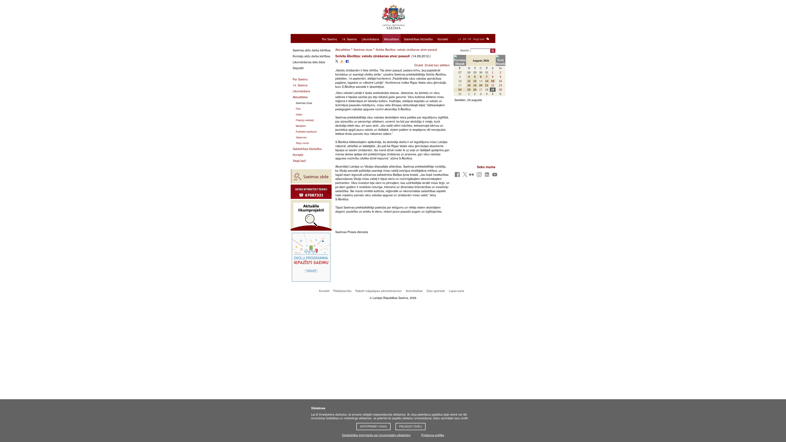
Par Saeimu (329, 39)
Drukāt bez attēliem (437, 65)
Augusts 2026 (481, 60)
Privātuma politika (432, 435)
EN (464, 39)
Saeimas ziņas (362, 49)
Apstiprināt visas (373, 426)
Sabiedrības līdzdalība (418, 39)
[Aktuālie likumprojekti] (311, 215)
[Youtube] (495, 175)
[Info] (311, 192)
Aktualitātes (391, 39)
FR (469, 39)
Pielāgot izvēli (410, 426)
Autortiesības (414, 291)
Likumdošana (370, 39)
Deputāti (298, 68)
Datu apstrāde (436, 291)
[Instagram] (480, 175)
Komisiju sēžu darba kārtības (311, 56)
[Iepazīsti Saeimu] (311, 257)
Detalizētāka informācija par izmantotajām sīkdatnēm (376, 435)
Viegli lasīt (478, 39)
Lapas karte (456, 291)
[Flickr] (472, 175)
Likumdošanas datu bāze (309, 62)
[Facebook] (458, 175)
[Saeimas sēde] (311, 176)
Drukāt (418, 65)
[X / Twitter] (465, 175)
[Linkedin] (487, 175)
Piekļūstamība (342, 291)
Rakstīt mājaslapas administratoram (378, 291)
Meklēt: (465, 50)
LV (459, 39)
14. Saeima (349, 39)
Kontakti (443, 39)
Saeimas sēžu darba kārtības (312, 50)
